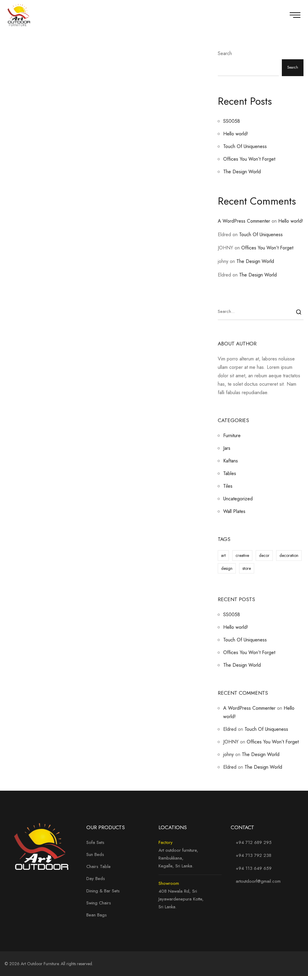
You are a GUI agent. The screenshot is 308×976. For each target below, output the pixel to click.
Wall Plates (234, 511)
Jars (226, 448)
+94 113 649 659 (254, 868)
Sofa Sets (95, 842)
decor (264, 555)
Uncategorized (238, 498)
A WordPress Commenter (244, 221)
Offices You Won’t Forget (249, 159)
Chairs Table (98, 866)
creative (242, 555)
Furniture (232, 435)
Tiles (228, 486)
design (227, 568)
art (223, 555)
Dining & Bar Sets (103, 891)
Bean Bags (96, 915)
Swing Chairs (98, 903)
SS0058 (231, 121)
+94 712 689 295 (253, 842)
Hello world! (235, 133)
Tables (229, 473)
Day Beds (95, 878)
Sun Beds (95, 854)
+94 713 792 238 (253, 855)
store (246, 568)
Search (225, 53)
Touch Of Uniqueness (245, 146)
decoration (288, 555)
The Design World (242, 171)
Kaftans (230, 460)
